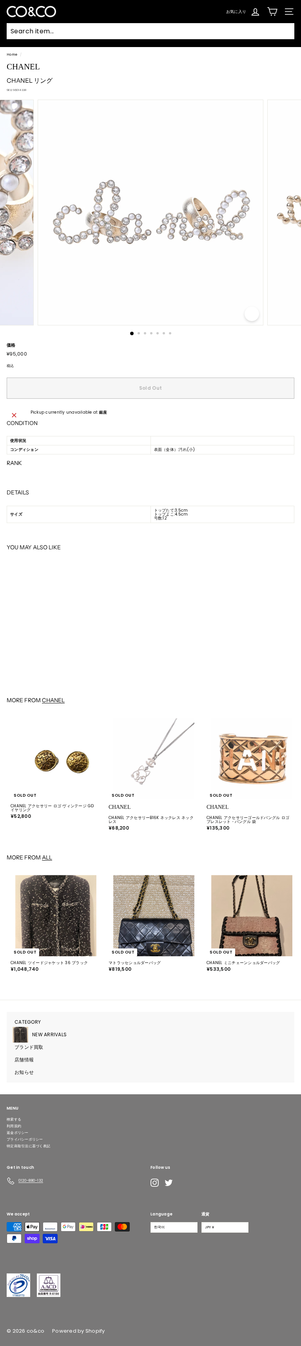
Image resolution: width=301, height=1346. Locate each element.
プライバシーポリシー (25, 1139)
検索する (14, 1119)
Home (12, 54)
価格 (11, 345)
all (47, 857)
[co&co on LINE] (184, 1182)
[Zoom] (252, 314)
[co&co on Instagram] (154, 1183)
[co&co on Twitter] (169, 1183)
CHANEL (53, 700)
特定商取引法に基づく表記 (28, 1146)
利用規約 (14, 1126)
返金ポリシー (18, 1132)
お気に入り (236, 11)
